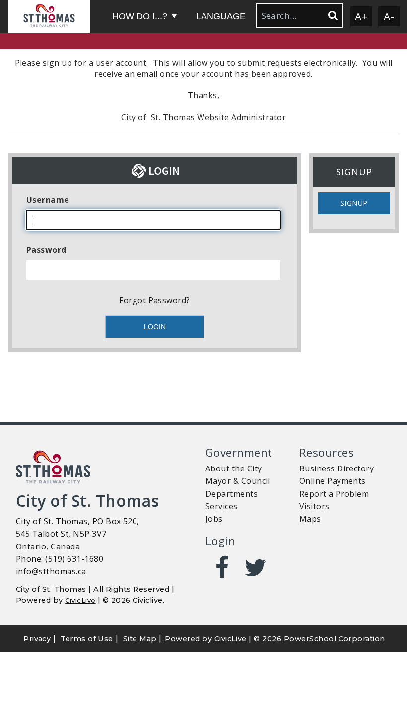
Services (221, 506)
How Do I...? (139, 16)
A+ (361, 16)
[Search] (332, 15)
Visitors (314, 506)
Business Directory (336, 468)
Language (221, 16)
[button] (49, 16)
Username (47, 199)
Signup (354, 203)
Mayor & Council (237, 480)
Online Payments (332, 480)
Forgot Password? (154, 300)
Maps (310, 518)
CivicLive (80, 600)
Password (46, 249)
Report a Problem (334, 493)
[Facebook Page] (222, 567)
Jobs (214, 518)
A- (389, 16)
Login (220, 540)
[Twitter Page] (255, 567)
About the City (233, 468)
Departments (231, 493)
